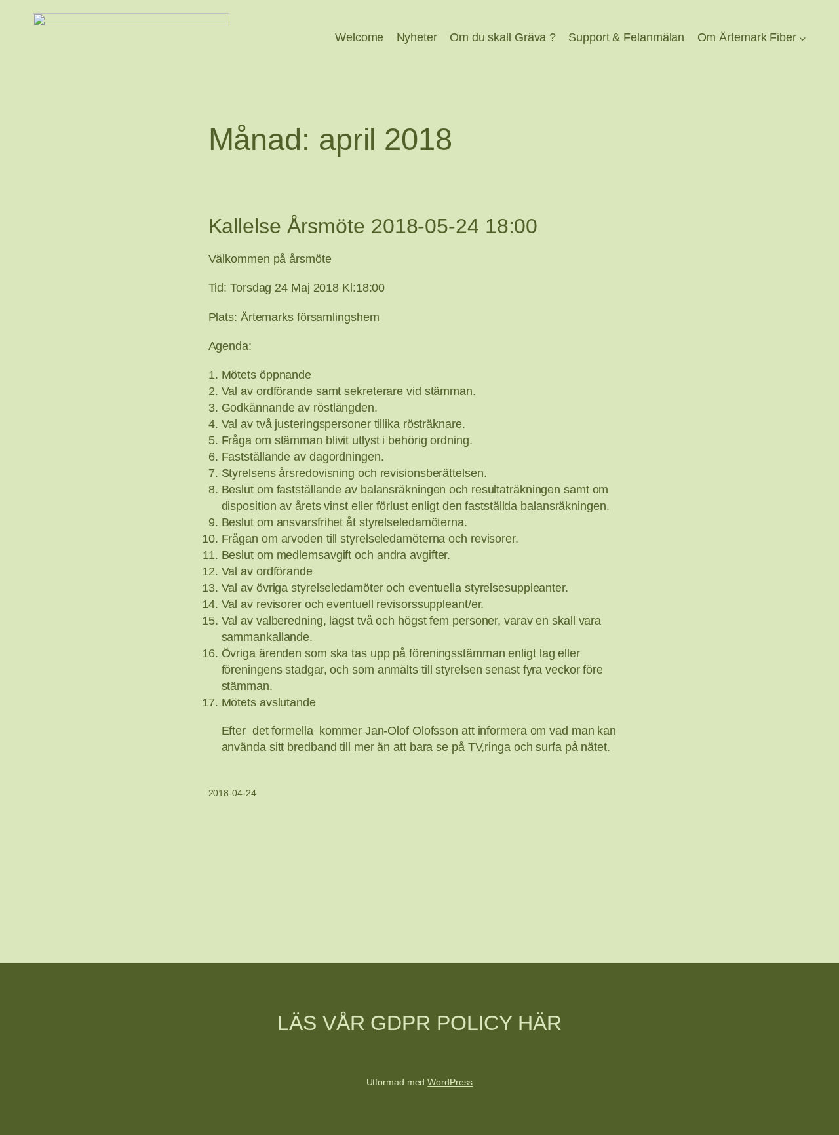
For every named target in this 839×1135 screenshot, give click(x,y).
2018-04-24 (232, 793)
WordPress (450, 1082)
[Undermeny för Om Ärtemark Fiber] (802, 38)
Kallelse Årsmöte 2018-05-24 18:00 (373, 226)
